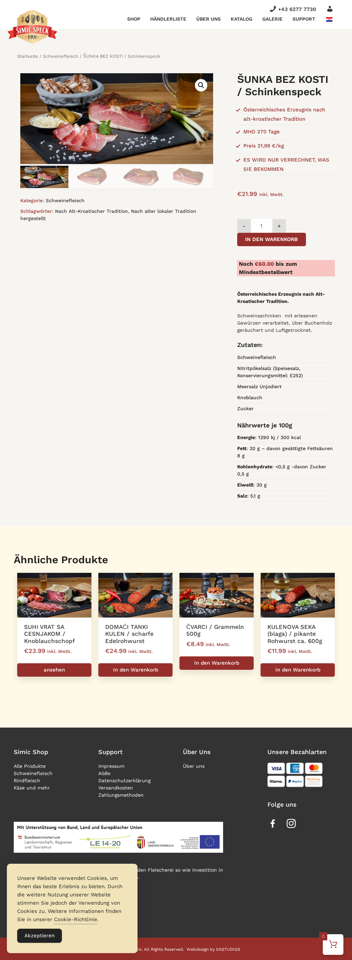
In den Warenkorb (271, 239)
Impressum (111, 766)
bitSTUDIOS (228, 949)
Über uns (208, 19)
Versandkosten (115, 787)
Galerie (272, 19)
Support (304, 19)
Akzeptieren (39, 935)
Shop (133, 19)
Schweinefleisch (60, 56)
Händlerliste (168, 19)
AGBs (104, 773)
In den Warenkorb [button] (135, 670)
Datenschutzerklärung (124, 780)
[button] (201, 85)
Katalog (241, 19)
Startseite (27, 56)
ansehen (54, 670)
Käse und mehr (32, 787)
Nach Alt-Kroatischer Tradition (91, 211)
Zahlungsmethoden (121, 795)
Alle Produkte (30, 766)
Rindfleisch (27, 780)
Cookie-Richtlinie (75, 919)
